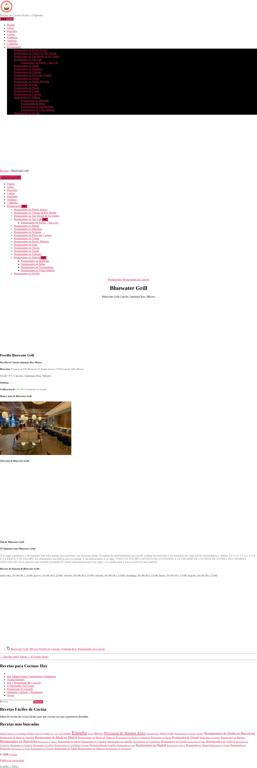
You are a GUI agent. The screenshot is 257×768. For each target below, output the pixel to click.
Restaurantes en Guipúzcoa (21, 745)
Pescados (12, 31)
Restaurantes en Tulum (26, 78)
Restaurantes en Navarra (198, 745)
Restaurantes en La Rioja (43, 745)
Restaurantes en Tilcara (27, 87)
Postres (11, 24)
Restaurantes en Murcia (176, 745)
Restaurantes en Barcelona (19, 741)
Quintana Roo (69, 649)
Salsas (10, 28)
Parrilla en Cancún (49, 649)
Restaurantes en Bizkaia (47, 742)
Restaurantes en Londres (103, 745)
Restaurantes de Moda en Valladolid (133, 738)
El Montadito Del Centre (20, 685)
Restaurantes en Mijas (33, 103)
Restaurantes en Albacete (161, 738)
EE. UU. (54, 734)
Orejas (10, 695)
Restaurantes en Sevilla (27, 113)
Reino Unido (167, 733)
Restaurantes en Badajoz (233, 737)
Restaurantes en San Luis (28, 59)
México (33, 649)
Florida (90, 734)
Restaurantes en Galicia (220, 741)
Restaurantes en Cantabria (94, 741)
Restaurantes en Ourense (220, 745)
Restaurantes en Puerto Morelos (31, 81)
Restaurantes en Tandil (26, 91)
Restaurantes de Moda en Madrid (56, 737)
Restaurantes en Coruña (174, 741)
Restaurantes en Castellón (120, 741)
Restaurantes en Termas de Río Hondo (35, 53)
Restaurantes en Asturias (210, 738)
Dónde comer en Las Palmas (13, 734)
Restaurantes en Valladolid (118, 749)
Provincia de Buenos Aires (124, 733)
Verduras (12, 40)
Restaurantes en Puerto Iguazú (30, 50)
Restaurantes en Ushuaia (27, 94)
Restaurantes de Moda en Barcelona (229, 733)
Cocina (13, 754)
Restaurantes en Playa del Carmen (33, 75)
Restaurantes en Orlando (27, 72)
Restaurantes (14, 46)
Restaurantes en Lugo (126, 745)
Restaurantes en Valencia (91, 748)
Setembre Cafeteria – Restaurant (24, 692)
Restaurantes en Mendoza (28, 68)
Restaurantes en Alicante (185, 737)
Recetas (4, 170)
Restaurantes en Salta (25, 84)
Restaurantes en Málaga (27, 97)
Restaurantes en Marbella (35, 100)
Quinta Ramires (15, 679)
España (79, 732)
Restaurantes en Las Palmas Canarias (72, 745)
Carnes (11, 34)
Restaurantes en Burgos (69, 741)
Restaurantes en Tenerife (42, 748)
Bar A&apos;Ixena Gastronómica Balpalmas (31, 676)
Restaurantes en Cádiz (196, 742)
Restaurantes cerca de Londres (189, 733)
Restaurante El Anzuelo (20, 689)
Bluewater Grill (19, 649)
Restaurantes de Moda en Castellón (17, 737)
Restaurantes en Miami (26, 65)
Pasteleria (12, 37)
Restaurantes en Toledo (66, 748)
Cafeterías (12, 43)
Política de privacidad (12, 760)
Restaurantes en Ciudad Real (146, 742)
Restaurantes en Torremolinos (37, 106)
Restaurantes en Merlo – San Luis (39, 62)
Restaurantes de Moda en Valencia (96, 737)
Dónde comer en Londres (39, 733)
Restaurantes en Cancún (136, 279)
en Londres (65, 733)
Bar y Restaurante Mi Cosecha (24, 682)
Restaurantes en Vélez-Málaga (38, 109)
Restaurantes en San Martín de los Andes (36, 56)
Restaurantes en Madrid (151, 745)
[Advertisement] (128, 142)
